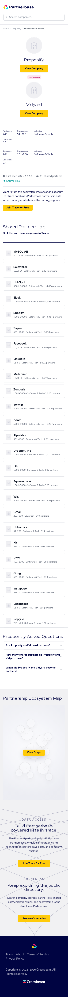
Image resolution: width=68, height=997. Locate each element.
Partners (7, 131)
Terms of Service (38, 954)
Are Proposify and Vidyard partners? (28, 645)
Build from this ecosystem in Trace (26, 233)
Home (6, 29)
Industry (38, 131)
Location (7, 140)
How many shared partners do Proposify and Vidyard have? (33, 657)
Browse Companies (34, 918)
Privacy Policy (15, 958)
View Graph (34, 752)
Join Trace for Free (17, 208)
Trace (9, 954)
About (20, 954)
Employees (22, 131)
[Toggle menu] (61, 6)
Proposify (16, 29)
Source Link (13, 181)
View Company (34, 69)
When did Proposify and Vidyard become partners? (30, 669)
